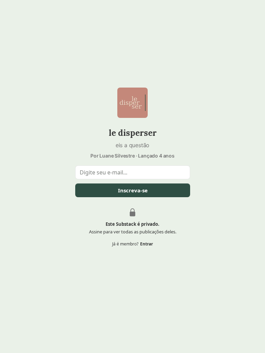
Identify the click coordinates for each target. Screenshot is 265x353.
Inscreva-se (132, 190)
